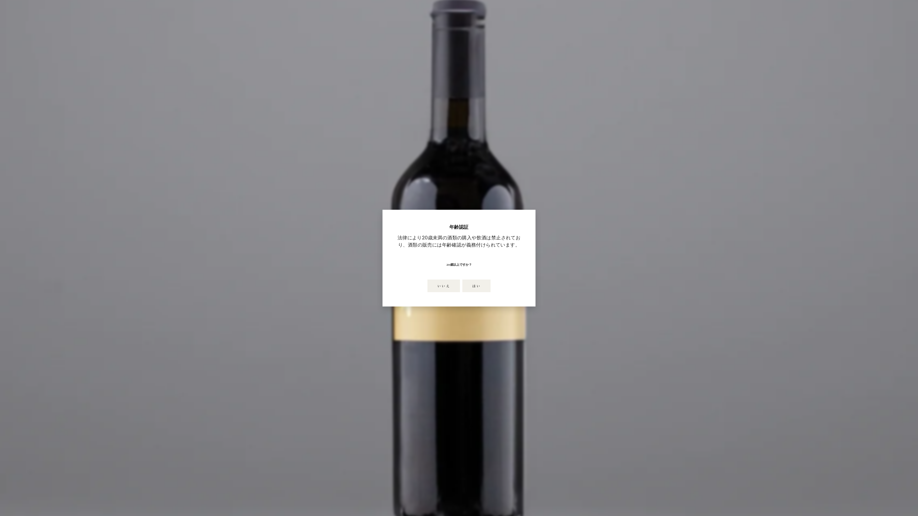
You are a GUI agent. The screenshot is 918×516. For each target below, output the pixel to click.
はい (476, 285)
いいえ (443, 285)
